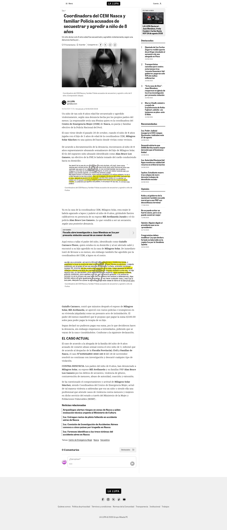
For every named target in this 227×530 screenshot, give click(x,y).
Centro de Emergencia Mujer (80, 440)
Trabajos (165, 506)
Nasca (96, 440)
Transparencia (142, 506)
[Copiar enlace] (115, 45)
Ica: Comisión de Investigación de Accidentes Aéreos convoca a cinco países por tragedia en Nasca (90, 426)
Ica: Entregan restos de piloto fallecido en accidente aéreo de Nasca (90, 418)
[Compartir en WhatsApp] (110, 45)
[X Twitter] (113, 499)
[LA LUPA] (113, 3)
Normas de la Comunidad (123, 506)
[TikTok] (119, 499)
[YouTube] (124, 499)
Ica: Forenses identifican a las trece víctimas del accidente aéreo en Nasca (88, 433)
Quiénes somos (64, 506)
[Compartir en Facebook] (101, 45)
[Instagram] (108, 499)
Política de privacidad (81, 506)
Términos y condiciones (101, 506)
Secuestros (105, 440)
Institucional (155, 506)
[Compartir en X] (105, 45)
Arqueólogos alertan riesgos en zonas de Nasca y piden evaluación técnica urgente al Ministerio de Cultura (91, 411)
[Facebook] (103, 499)
